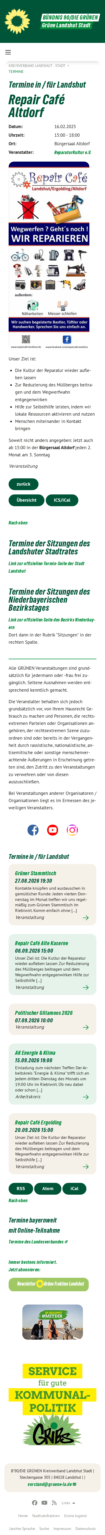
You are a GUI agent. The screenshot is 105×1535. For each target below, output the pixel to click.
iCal (74, 1188)
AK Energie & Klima (35, 1053)
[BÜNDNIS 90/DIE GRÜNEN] (17, 21)
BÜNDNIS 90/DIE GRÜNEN (70, 17)
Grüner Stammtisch (35, 873)
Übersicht (26, 500)
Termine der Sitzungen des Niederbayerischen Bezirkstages (49, 600)
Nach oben (18, 523)
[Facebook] (34, 1502)
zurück (23, 484)
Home (23, 1515)
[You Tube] (44, 1502)
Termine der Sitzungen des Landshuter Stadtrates (49, 547)
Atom (47, 1188)
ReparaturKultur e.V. (73, 152)
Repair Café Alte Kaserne (41, 943)
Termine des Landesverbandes (36, 1242)
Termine (16, 71)
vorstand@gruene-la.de (50, 1484)
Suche (44, 1528)
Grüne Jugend (75, 1515)
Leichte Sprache (22, 1528)
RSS (21, 1188)
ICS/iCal (62, 500)
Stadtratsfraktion (46, 1515)
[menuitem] (23, 1515)
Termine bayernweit (33, 1220)
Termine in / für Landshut (39, 856)
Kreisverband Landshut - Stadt (37, 65)
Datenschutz (85, 1528)
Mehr (52, 917)
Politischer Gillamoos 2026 (44, 1013)
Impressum (62, 1528)
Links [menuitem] (66, 1502)
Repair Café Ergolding (38, 1122)
